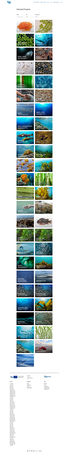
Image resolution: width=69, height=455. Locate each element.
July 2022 (11, 409)
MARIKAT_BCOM (40, 168)
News (51, 2)
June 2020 (11, 435)
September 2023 (12, 395)
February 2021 (12, 428)
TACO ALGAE (39, 349)
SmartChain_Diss (41, 293)
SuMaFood (39, 321)
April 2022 (11, 412)
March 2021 (12, 427)
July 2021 (11, 423)
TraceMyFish (21, 364)
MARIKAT (20, 168)
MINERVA (20, 196)
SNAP (37, 308)
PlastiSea (38, 210)
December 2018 (12, 442)
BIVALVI (38, 71)
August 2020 (12, 434)
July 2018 (11, 445)
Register (45, 383)
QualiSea (20, 237)
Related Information (56, 2)
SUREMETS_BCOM (22, 350)
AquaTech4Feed (22, 42)
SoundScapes (21, 321)
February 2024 (12, 390)
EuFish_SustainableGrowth (23, 126)
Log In (61, 2)
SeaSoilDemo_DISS (41, 266)
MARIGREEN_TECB (41, 154)
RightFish (38, 252)
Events (48, 2)
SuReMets (38, 335)
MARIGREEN (21, 154)
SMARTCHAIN (21, 293)
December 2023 (12, 391)
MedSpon (20, 181)
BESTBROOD (39, 42)
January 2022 (12, 416)
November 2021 (12, 419)
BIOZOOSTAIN (21, 71)
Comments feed (47, 387)
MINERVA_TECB (40, 196)
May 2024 (11, 386)
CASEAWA (38, 98)
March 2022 (12, 413)
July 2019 (11, 438)
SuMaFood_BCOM (22, 336)
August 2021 (12, 421)
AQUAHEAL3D (21, 29)
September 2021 (12, 420)
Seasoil (19, 265)
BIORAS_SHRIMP (22, 56)
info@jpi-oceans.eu (30, 377)
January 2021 (12, 430)
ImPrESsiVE (39, 126)
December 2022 (12, 405)
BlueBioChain (21, 84)
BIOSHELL (38, 57)
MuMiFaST (20, 210)
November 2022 (12, 406)
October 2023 (12, 394)
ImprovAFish (21, 140)
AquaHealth (39, 29)
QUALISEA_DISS (40, 238)
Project (28, 386)
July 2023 (11, 397)
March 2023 (12, 401)
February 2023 (12, 402)
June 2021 (11, 424)
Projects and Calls (43, 2)
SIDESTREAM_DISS (41, 280)
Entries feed (46, 386)
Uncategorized (29, 387)
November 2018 (12, 443)
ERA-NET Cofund (36, 2)
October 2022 (12, 408)
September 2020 (12, 432)
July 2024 (11, 383)
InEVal (38, 141)
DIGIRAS (20, 113)
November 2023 (12, 393)
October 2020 (12, 431)
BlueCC (38, 85)
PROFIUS (38, 224)
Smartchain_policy (23, 307)
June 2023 (11, 398)
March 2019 (12, 439)
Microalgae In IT (40, 182)
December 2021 (12, 417)
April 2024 (11, 387)
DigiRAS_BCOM (40, 112)
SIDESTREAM (21, 279)
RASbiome (20, 252)
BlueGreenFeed (22, 97)
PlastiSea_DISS (22, 224)
